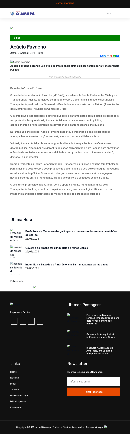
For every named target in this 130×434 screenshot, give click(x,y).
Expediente (16, 407)
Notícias (14, 377)
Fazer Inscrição (93, 391)
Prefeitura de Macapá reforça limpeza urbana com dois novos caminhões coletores (71, 233)
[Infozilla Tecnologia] (109, 426)
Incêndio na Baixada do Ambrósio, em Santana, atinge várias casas (66, 264)
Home (13, 371)
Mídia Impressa (18, 401)
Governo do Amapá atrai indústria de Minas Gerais (56, 247)
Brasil (13, 383)
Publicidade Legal (19, 395)
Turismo (14, 389)
